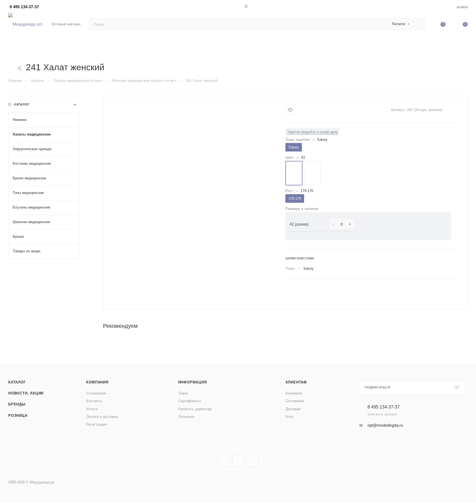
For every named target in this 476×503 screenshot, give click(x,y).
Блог (290, 417)
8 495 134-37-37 (24, 6)
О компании (96, 393)
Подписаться (377, 387)
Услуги (92, 409)
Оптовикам (295, 401)
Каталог (17, 382)
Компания (97, 382)
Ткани (183, 393)
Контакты (94, 401)
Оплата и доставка (102, 417)
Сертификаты (189, 401)
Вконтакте (224, 461)
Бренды (17, 404)
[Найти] (418, 24)
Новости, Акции (26, 393)
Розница (18, 415)
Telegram (238, 461)
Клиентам (296, 382)
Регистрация (96, 424)
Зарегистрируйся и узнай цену (312, 132)
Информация (192, 382)
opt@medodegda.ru (385, 425)
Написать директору (195, 409)
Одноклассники (252, 461)
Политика (186, 417)
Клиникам (294, 393)
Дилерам (293, 409)
